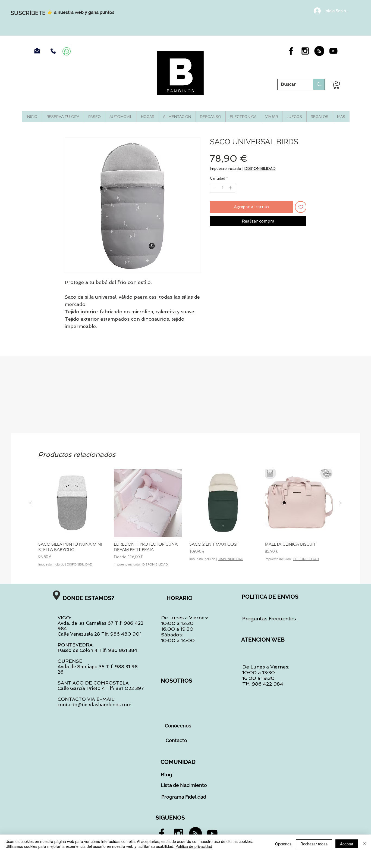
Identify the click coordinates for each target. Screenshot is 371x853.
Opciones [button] (283, 843)
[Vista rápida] (72, 503)
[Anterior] (30, 503)
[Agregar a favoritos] (301, 207)
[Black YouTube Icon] (333, 51)
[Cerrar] (364, 844)
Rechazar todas (314, 843)
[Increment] (231, 187)
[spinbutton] (222, 187)
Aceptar (346, 843)
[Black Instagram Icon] (305, 51)
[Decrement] (214, 187)
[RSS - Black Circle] (319, 51)
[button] (336, 85)
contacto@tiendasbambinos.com (94, 704)
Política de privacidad (193, 846)
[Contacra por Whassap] (66, 51)
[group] (185, 518)
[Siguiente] (340, 503)
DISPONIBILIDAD (260, 168)
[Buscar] (319, 84)
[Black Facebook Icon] (291, 51)
